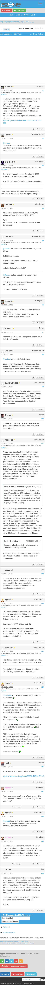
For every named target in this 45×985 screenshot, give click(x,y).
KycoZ (3, 607)
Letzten (19, 15)
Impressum (34, 953)
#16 (42, 767)
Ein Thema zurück (10, 915)
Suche (33, 15)
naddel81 (4, 447)
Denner (3, 244)
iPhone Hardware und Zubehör (26, 22)
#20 (42, 873)
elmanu (3, 94)
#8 (43, 354)
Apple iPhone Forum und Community (9, 21)
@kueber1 (7, 359)
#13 (42, 603)
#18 (42, 816)
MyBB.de (18, 983)
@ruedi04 (6, 249)
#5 (43, 240)
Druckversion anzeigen (9, 932)
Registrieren (20, 10)
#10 (42, 419)
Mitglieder (31, 974)
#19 (42, 841)
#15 (42, 687)
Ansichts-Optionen (37, 34)
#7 (43, 332)
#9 (43, 387)
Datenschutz (5, 956)
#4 (43, 208)
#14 (42, 651)
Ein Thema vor (25, 915)
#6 (43, 305)
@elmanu (6, 143)
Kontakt (6, 974)
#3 (43, 166)
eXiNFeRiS (4, 169)
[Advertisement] (22, 59)
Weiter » (6, 29)
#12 (42, 574)
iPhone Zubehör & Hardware (9, 22)
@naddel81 (7, 695)
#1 (43, 90)
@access (6, 821)
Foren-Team (18, 974)
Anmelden (7, 10)
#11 (42, 444)
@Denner (6, 275)
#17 (42, 791)
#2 (43, 138)
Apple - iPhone (24, 21)
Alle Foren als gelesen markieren (14, 966)
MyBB (32, 983)
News (26, 15)
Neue (11, 15)
